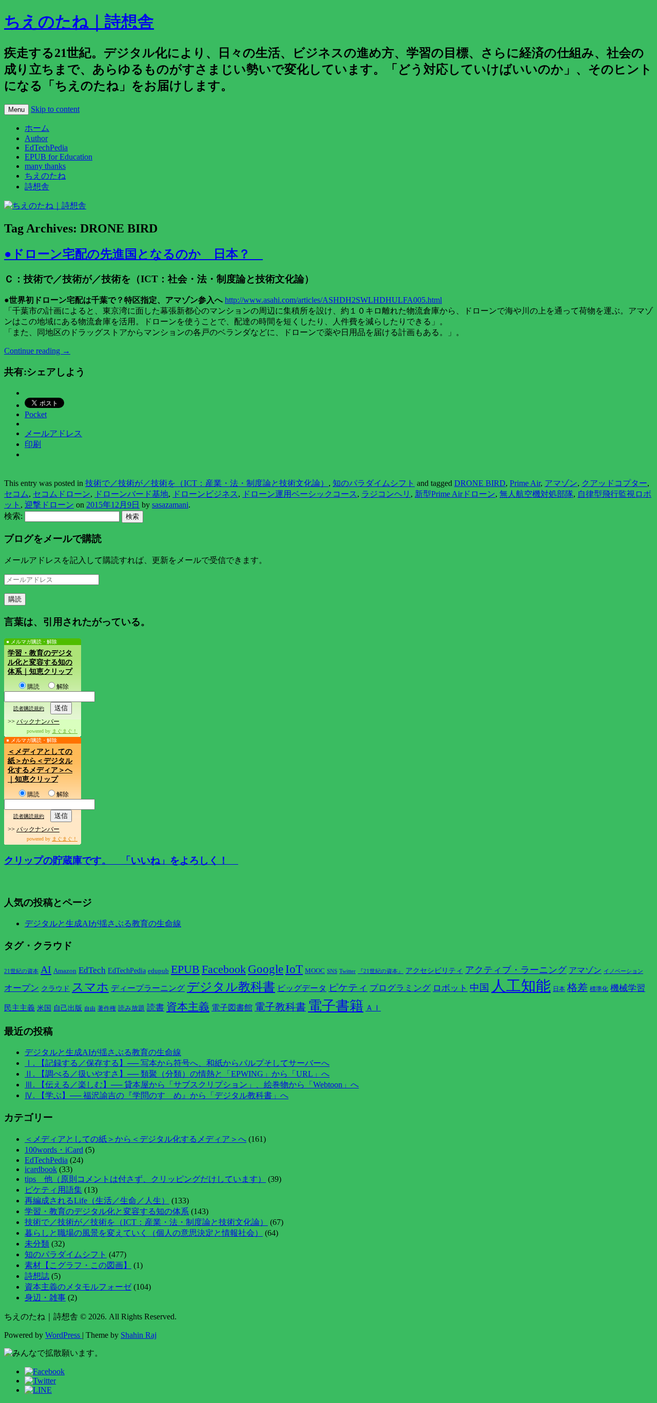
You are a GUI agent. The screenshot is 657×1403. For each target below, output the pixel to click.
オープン (21, 988)
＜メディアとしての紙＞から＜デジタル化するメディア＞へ (135, 1139)
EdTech (92, 970)
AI (46, 969)
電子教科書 (280, 1006)
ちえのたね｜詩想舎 (79, 21)
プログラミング (400, 988)
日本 (559, 988)
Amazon (64, 971)
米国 (44, 1008)
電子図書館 (232, 1007)
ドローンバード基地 (131, 494)
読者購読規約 (28, 708)
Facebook (224, 969)
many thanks (45, 166)
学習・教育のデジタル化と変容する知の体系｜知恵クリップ (40, 662)
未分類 (37, 1243)
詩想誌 (37, 1276)
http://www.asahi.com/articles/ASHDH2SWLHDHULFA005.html (333, 300)
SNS (332, 971)
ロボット (450, 988)
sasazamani (170, 504)
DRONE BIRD (480, 483)
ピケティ (348, 987)
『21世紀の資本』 (380, 971)
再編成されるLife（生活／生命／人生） (97, 1200)
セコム (16, 494)
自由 (89, 1008)
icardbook (41, 1169)
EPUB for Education (58, 156)
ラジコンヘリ (386, 494)
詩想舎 (37, 186)
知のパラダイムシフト (374, 483)
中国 (479, 987)
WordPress (63, 1335)
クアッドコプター (614, 483)
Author (36, 138)
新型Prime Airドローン (455, 494)
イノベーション (623, 971)
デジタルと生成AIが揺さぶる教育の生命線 (103, 923)
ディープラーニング (148, 988)
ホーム (37, 128)
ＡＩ (373, 1008)
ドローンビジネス (205, 494)
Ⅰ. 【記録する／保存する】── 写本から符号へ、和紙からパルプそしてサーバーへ (177, 1063)
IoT (294, 969)
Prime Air (525, 483)
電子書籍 (335, 1006)
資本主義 (187, 1006)
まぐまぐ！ (65, 731)
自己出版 (67, 1008)
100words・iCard (54, 1149)
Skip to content (55, 109)
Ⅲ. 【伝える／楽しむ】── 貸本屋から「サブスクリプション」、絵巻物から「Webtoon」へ (192, 1084)
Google (265, 969)
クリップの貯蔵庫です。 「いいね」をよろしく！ (121, 860)
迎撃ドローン (49, 504)
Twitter (347, 971)
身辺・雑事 (45, 1297)
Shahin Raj (139, 1335)
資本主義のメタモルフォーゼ (78, 1286)
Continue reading (37, 350)
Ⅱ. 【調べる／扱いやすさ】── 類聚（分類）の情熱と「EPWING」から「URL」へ (177, 1073)
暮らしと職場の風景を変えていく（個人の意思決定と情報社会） (144, 1233)
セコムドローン (61, 494)
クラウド (55, 988)
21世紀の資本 (21, 971)
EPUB (185, 969)
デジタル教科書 (231, 986)
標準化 (599, 988)
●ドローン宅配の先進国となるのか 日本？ (133, 254)
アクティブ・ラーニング (516, 970)
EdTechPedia (46, 147)
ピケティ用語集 (53, 1189)
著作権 (107, 1008)
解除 (62, 686)
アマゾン (561, 483)
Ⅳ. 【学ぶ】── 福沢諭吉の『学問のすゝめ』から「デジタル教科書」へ (156, 1095)
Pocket (36, 414)
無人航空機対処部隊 (536, 494)
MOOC (315, 971)
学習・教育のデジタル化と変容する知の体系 (107, 1211)
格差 (577, 987)
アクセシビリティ (434, 970)
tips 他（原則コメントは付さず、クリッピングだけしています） (145, 1179)
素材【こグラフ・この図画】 (78, 1265)
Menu (16, 109)
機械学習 (627, 988)
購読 (33, 686)
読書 (155, 1007)
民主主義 (19, 1008)
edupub (158, 971)
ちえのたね (45, 175)
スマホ (90, 987)
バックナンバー (38, 721)
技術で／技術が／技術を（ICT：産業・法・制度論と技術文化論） (206, 483)
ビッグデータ (301, 988)
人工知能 (521, 986)
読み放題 (131, 1008)
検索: (13, 516)
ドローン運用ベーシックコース (299, 494)
